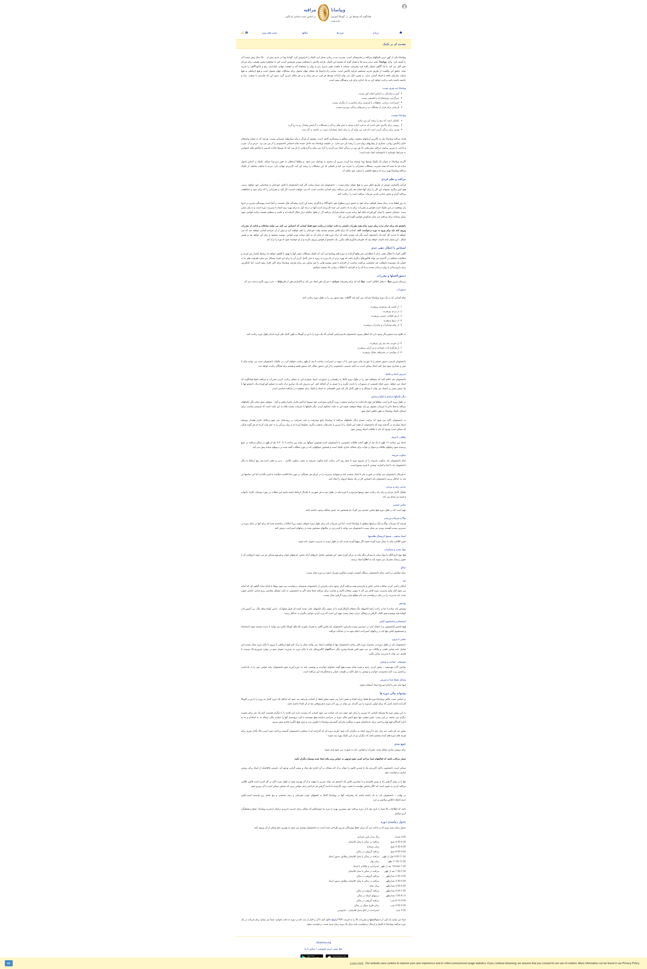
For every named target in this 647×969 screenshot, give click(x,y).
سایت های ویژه (269, 32)
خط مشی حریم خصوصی (330, 948)
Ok (8, 963)
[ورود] (404, 6)
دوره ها (340, 32)
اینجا (334, 919)
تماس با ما (310, 948)
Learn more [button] (357, 963)
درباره (376, 32)
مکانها (305, 32)
